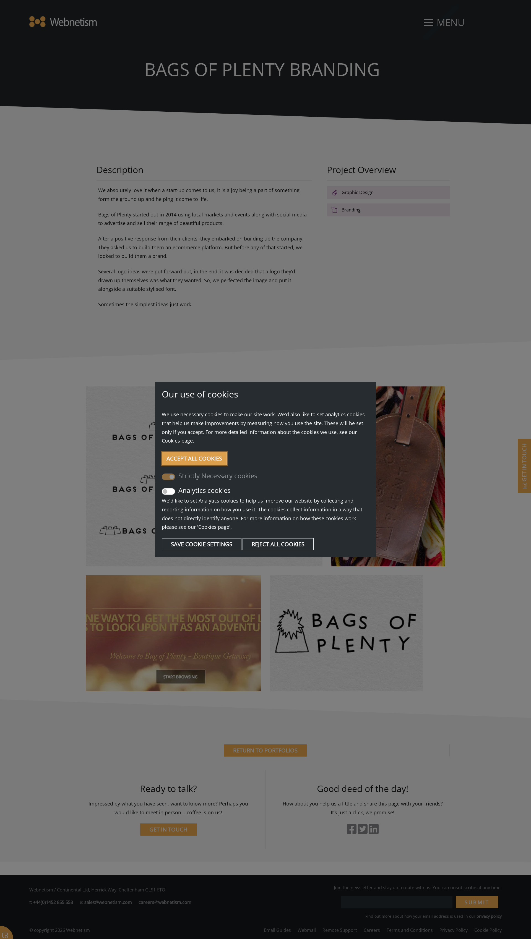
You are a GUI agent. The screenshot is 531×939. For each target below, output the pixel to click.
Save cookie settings (201, 544)
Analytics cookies (204, 490)
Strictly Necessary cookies (217, 476)
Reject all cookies (278, 544)
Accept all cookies (194, 458)
